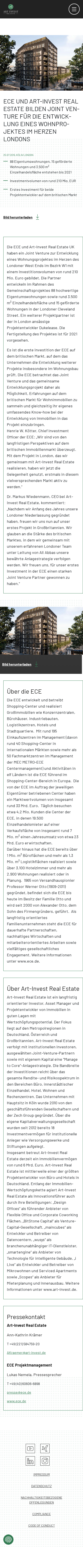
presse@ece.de (19, 1392)
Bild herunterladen (18, 217)
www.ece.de (16, 1401)
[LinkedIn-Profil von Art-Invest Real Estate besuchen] (30, 1461)
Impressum (41, 1474)
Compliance (41, 1514)
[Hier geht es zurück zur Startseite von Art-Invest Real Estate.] (10, 9)
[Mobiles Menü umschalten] (74, 9)
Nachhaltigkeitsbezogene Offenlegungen (41, 1500)
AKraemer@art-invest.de (26, 1352)
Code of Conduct (41, 1525)
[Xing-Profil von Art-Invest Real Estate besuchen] (45, 1448)
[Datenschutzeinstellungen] (8, 1539)
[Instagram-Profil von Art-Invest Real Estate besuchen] (45, 1461)
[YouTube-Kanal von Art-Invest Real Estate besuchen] (30, 1448)
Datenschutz (41, 1486)
